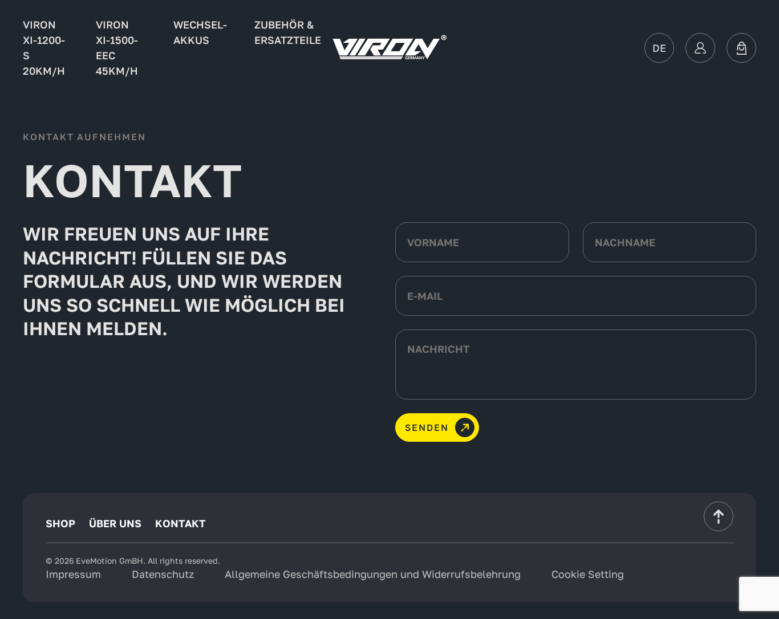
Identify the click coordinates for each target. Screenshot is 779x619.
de (659, 48)
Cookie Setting (587, 574)
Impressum (73, 574)
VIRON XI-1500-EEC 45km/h (117, 47)
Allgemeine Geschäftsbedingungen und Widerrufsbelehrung (373, 574)
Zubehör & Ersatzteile (287, 32)
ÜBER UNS (115, 523)
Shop (60, 523)
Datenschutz (163, 574)
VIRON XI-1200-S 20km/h (44, 47)
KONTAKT (180, 523)
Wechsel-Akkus (200, 32)
